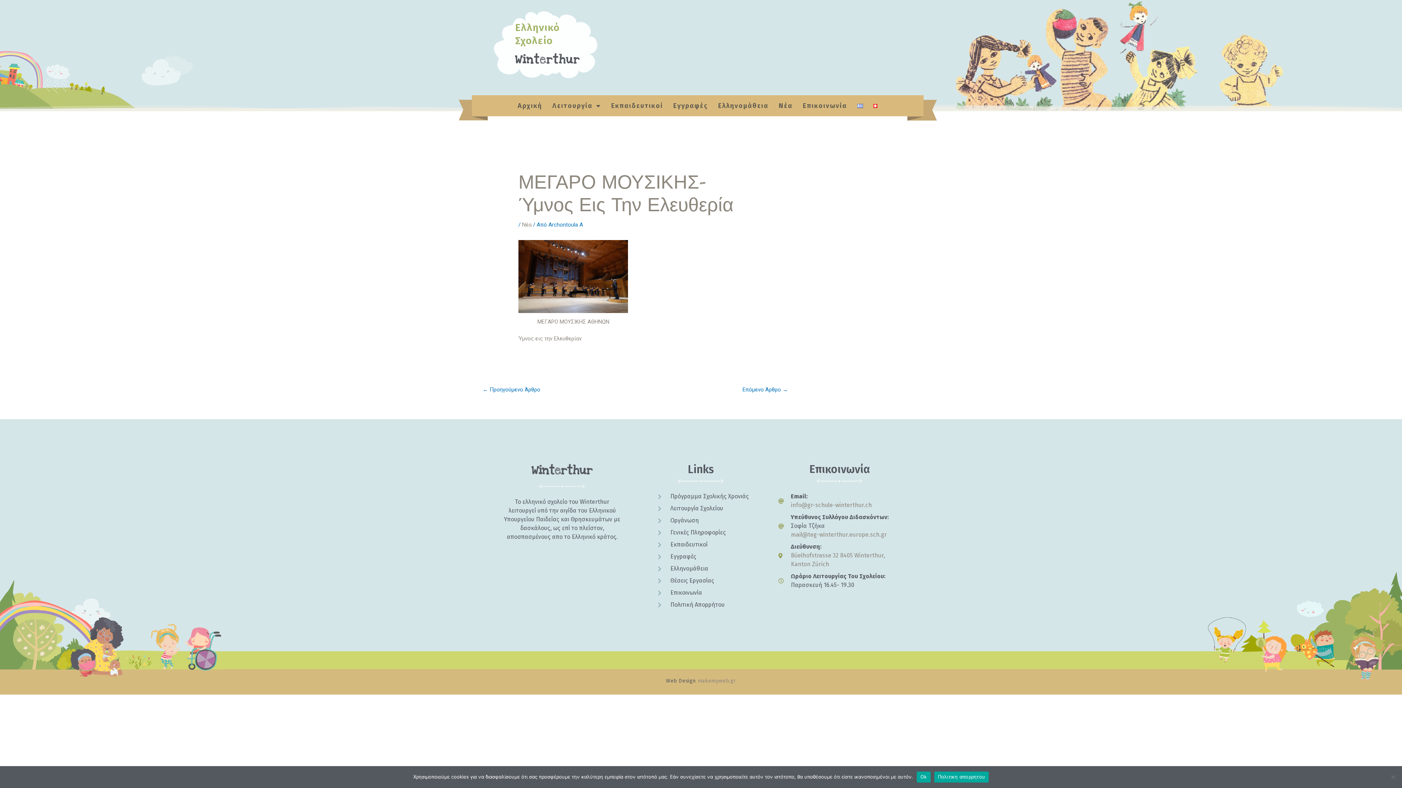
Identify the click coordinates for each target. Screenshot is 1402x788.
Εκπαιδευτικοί (637, 106)
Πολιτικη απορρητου (961, 777)
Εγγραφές (690, 106)
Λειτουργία (572, 106)
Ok (923, 777)
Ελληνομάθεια (743, 106)
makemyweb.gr (717, 681)
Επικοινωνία (825, 106)
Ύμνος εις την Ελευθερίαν (550, 338)
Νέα (786, 106)
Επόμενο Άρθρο (765, 389)
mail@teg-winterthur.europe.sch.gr (839, 534)
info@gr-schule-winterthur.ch (831, 505)
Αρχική (530, 106)
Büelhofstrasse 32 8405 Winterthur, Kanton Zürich (838, 560)
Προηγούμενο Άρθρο (511, 389)
